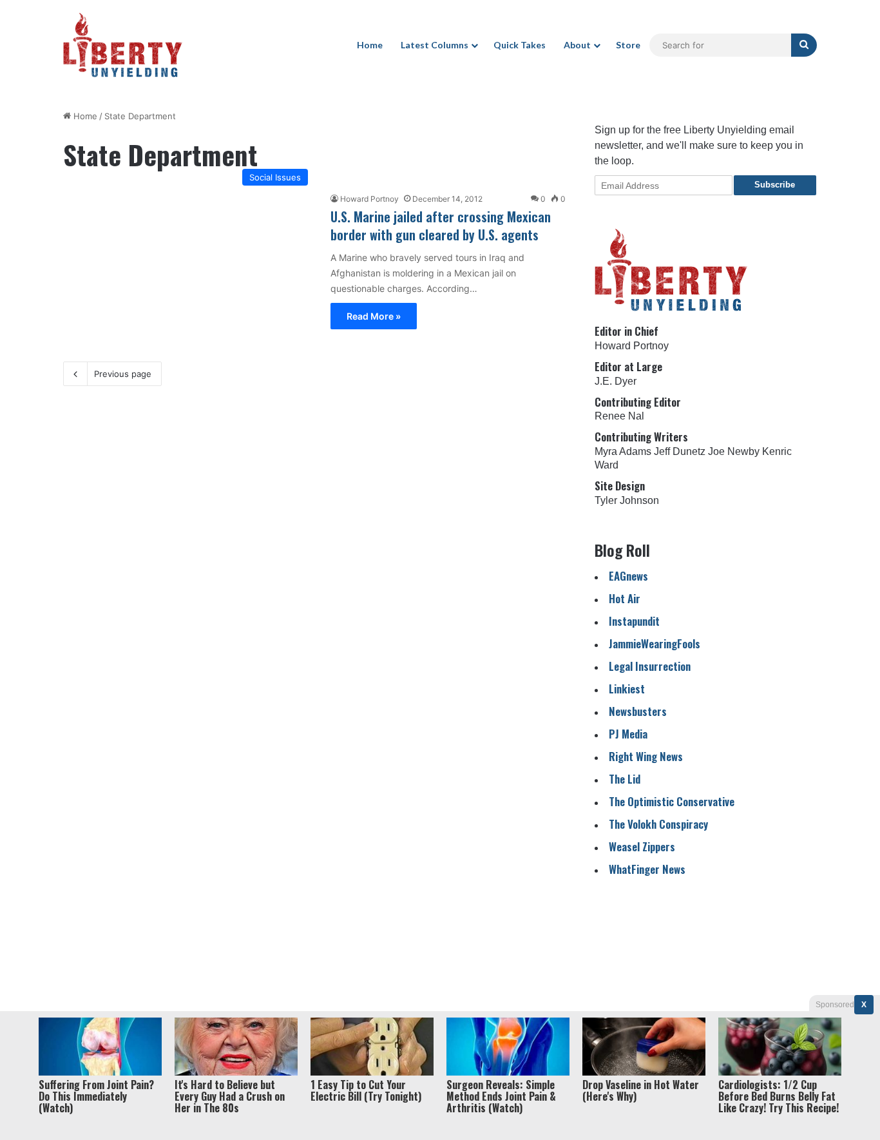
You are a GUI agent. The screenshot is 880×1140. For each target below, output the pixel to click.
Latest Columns (434, 44)
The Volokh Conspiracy (658, 824)
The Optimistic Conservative (671, 801)
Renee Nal (619, 416)
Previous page (122, 374)
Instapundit (634, 621)
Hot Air (624, 598)
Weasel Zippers (642, 846)
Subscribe (774, 184)
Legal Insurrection (650, 666)
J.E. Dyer (615, 381)
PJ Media (628, 734)
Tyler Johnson (627, 500)
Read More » (374, 316)
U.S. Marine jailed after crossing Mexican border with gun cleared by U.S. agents (440, 225)
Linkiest (627, 689)
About (577, 44)
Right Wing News (646, 756)
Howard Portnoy (369, 199)
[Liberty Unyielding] (122, 45)
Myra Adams (623, 451)
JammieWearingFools (654, 643)
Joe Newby (734, 451)
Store (628, 44)
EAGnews (628, 576)
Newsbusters (638, 711)
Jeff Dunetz (679, 451)
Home (370, 44)
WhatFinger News (647, 869)
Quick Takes (519, 44)
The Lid (624, 779)
